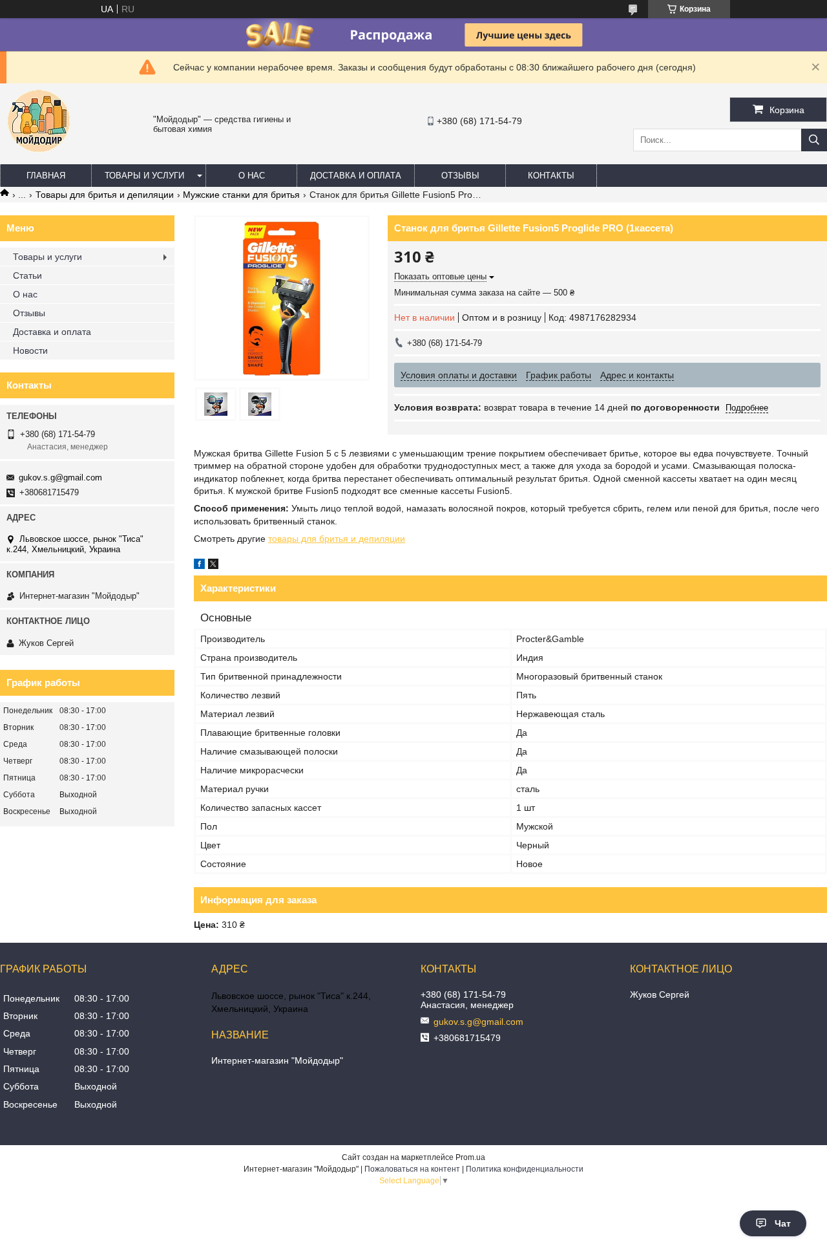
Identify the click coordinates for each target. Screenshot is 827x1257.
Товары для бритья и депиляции (105, 194)
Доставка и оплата (355, 175)
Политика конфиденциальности (524, 1169)
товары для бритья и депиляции (336, 538)
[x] (213, 566)
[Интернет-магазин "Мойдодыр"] (39, 158)
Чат (783, 1223)
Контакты (551, 175)
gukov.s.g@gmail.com (60, 477)
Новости (30, 350)
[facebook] (199, 566)
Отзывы (460, 175)
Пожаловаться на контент (412, 1169)
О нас (251, 175)
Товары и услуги (144, 175)
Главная (45, 175)
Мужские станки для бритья (241, 194)
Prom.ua (470, 1157)
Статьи (27, 275)
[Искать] (814, 140)
